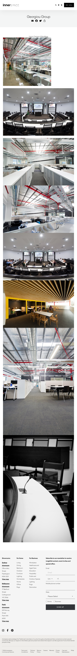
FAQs (72, 650)
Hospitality (32, 573)
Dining (19, 565)
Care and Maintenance (65, 651)
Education (32, 571)
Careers (45, 650)
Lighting (19, 576)
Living (18, 563)
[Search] (55, 5)
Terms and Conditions (24, 651)
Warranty (51, 650)
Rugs (18, 587)
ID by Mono (44, 36)
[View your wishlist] (58, 5)
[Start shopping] (61, 5)
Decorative (32, 587)
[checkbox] (60, 601)
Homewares (20, 579)
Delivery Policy (32, 651)
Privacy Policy (58, 651)
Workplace (32, 563)
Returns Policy (39, 651)
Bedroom (20, 568)
